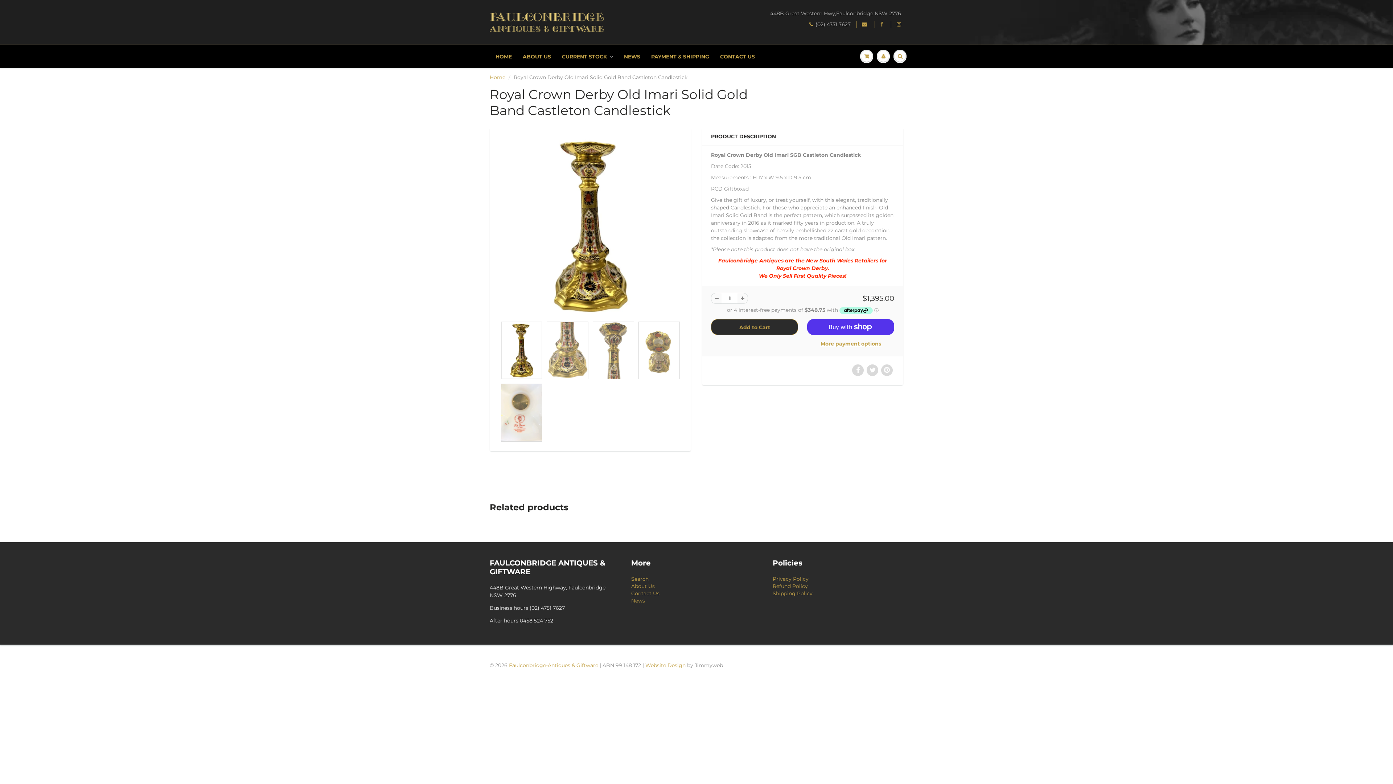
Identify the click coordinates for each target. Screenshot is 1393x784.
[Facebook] (882, 24)
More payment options (851, 343)
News (632, 56)
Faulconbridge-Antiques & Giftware (553, 665)
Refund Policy (790, 586)
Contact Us (737, 56)
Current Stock (584, 56)
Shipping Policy (793, 593)
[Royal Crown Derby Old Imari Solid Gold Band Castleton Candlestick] (590, 226)
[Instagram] (900, 24)
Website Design (665, 665)
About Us (537, 56)
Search (640, 579)
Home (504, 56)
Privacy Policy (791, 579)
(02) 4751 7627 (833, 24)
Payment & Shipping (680, 56)
